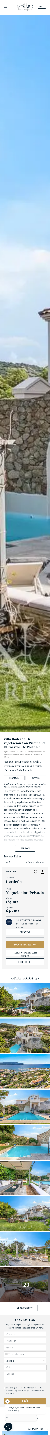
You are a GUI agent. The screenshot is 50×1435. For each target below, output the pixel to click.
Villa (22, 751)
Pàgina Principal (10, 751)
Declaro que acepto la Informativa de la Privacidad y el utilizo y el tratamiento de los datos (25, 1390)
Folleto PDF (25, 962)
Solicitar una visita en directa (25, 953)
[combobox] (25, 1367)
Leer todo (25, 848)
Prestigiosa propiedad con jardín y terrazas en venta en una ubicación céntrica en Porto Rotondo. (24, 754)
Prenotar (25, 932)
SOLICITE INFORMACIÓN (25, 944)
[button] (35, 871)
